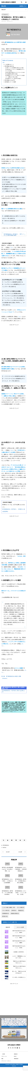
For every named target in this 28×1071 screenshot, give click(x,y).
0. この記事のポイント (9, 64)
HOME (3, 1054)
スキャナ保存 (5, 910)
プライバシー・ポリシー (6, 1060)
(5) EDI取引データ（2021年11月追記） (13, 78)
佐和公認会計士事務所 (8, 2)
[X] (10, 1047)
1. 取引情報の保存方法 (9, 66)
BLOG (15, 1056)
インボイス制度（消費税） (8, 907)
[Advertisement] (14, 136)
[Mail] (17, 1047)
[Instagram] (8, 1047)
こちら (11, 247)
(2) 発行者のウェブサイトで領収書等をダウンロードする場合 (14, 70)
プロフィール (4, 1056)
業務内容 (15, 1054)
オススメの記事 (20, 927)
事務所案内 (16, 1058)
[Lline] (16, 840)
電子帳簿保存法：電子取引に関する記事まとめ (13, 691)
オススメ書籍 (20, 907)
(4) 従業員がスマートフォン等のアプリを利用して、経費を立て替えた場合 (14, 76)
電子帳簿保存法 (5, 14)
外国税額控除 (5, 913)
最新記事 (4, 9)
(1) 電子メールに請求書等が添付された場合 (14, 67)
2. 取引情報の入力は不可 (9, 80)
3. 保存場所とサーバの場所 (10, 81)
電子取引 (4, 847)
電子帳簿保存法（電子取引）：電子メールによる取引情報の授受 (14, 235)
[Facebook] (12, 1047)
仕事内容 (13, 910)
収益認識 (20, 910)
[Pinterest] (15, 1047)
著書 (2, 1058)
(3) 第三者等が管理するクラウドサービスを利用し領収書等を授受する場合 (14, 73)
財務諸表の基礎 (15, 913)
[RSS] (19, 1047)
